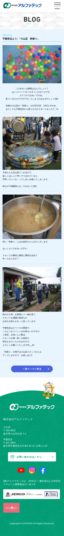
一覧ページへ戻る (32, 369)
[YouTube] (21, 470)
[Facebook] (42, 470)
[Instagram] (32, 470)
